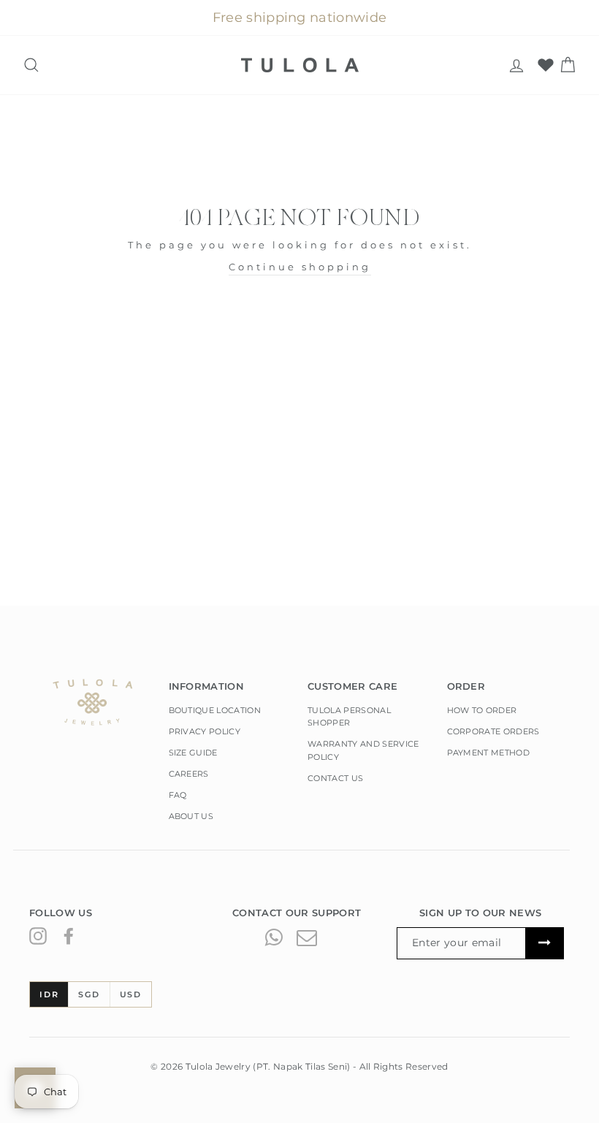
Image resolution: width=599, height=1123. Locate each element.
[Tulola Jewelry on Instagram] (38, 936)
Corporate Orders (493, 731)
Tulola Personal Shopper (349, 716)
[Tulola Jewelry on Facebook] (68, 936)
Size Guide (193, 752)
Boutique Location (215, 710)
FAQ (178, 795)
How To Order (482, 710)
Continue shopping (300, 267)
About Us (191, 816)
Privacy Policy (205, 731)
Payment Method (488, 752)
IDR (48, 994)
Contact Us (335, 778)
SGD (88, 994)
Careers (189, 774)
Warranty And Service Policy (363, 750)
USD (131, 994)
